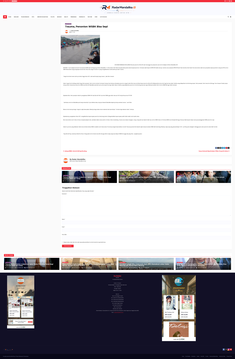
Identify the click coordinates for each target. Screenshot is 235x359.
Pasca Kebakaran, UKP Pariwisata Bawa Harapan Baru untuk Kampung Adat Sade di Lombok (200, 178)
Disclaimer (193, 356)
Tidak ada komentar (30, 267)
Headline (16, 16)
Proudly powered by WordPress (9, 356)
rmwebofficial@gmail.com (118, 312)
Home (9, 16)
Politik (52, 16)
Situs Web (64, 234)
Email (63, 227)
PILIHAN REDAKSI (66, 175)
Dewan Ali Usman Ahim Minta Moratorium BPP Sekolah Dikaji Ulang (144, 178)
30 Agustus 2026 (10, 267)
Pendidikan (73, 16)
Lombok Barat (65, 262)
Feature (90, 16)
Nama (63, 219)
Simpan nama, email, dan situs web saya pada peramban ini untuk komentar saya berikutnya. (85, 242)
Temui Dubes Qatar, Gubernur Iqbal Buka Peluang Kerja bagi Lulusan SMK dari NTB (87, 178)
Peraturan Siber (222, 356)
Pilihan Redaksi (25, 16)
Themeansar (25, 356)
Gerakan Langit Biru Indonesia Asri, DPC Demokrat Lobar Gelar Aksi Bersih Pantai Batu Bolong (144, 265)
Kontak (207, 356)
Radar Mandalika (75, 30)
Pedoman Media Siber (214, 356)
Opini (96, 16)
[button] (228, 16)
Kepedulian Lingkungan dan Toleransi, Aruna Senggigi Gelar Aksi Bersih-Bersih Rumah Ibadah (88, 265)
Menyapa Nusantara (42, 16)
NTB (33, 16)
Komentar (64, 193)
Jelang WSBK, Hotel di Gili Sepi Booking (75, 151)
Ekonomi (59, 16)
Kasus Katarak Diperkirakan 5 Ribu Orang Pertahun (213, 151)
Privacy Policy (229, 356)
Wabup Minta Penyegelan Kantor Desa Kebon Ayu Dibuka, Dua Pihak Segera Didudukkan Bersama (201, 265)
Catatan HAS (103, 16)
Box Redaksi (117, 276)
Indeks (198, 356)
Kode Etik (202, 356)
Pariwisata (82, 16)
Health (66, 16)
